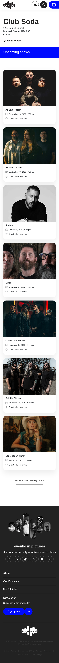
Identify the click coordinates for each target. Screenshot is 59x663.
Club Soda (13, 119)
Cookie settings (36, 654)
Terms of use (23, 651)
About (6, 573)
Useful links (10, 589)
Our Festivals (11, 581)
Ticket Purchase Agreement (41, 651)
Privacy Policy (10, 651)
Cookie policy (22, 654)
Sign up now (14, 611)
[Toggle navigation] (35, 4)
